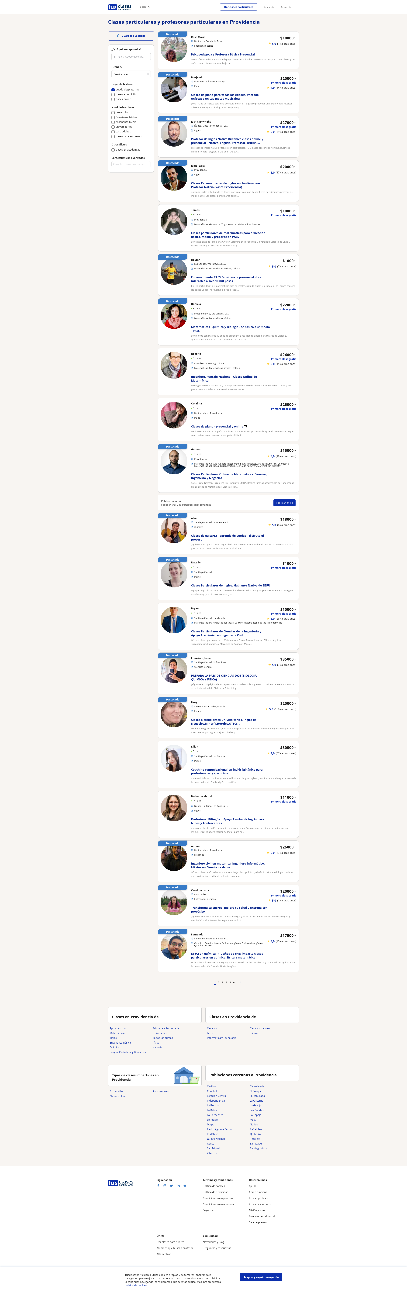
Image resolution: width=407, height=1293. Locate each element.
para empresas (162, 1091)
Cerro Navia (257, 1086)
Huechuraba (257, 1096)
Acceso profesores (260, 1198)
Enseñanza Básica (120, 1042)
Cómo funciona (258, 1192)
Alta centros (164, 1254)
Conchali (212, 1091)
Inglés (113, 1038)
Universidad (160, 1033)
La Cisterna (256, 1100)
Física (156, 1042)
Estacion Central (217, 1096)
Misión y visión (257, 1210)
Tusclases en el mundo (262, 1216)
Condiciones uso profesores (220, 1198)
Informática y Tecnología (221, 1038)
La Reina (212, 1110)
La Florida (213, 1105)
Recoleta (255, 1139)
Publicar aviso (284, 502)
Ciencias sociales (260, 1028)
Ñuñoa (254, 1124)
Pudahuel (212, 1134)
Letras (210, 1033)
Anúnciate (269, 7)
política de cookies (136, 1285)
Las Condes (257, 1110)
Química (115, 1047)
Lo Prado (212, 1119)
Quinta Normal (216, 1139)
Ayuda (252, 1186)
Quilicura (255, 1134)
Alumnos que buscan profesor (175, 1248)
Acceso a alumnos (260, 1204)
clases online (117, 1096)
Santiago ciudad (259, 1148)
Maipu (210, 1124)
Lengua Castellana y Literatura (128, 1052)
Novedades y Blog (213, 1242)
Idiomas (254, 1033)
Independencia (216, 1100)
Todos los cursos (163, 1038)
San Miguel (213, 1148)
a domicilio (116, 1091)
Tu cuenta (286, 7)
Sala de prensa (258, 1222)
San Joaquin (257, 1143)
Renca (210, 1143)
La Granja (255, 1105)
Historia (157, 1047)
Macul (253, 1119)
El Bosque (256, 1091)
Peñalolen (256, 1129)
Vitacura (212, 1153)
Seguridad (209, 1210)
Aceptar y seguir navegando (261, 1277)
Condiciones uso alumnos (218, 1204)
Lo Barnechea (215, 1115)
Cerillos (211, 1086)
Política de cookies (214, 1186)
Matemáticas (117, 1033)
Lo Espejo (255, 1115)
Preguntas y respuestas (217, 1248)
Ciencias (212, 1028)
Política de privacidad (215, 1192)
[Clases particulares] (119, 11)
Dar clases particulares (238, 7)
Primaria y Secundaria (166, 1028)
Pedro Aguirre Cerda (219, 1129)
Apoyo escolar (118, 1028)
